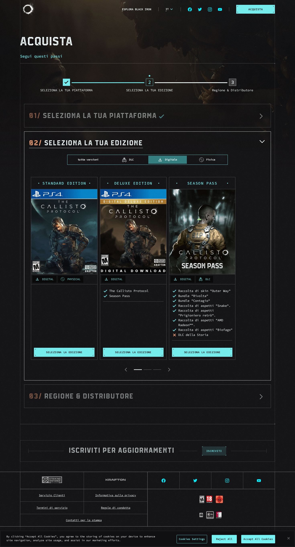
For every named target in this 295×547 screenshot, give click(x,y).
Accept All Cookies (258, 539)
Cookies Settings (192, 539)
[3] (157, 370)
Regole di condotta (115, 507)
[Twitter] (200, 9)
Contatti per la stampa (84, 520)
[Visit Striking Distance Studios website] (52, 480)
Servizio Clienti (52, 495)
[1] (138, 370)
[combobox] (170, 9)
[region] (147, 539)
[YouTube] (220, 9)
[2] (147, 370)
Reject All (224, 539)
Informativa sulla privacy (115, 495)
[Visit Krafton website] (116, 480)
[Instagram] (210, 9)
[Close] (288, 538)
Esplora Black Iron (136, 9)
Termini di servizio (52, 507)
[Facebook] (190, 9)
